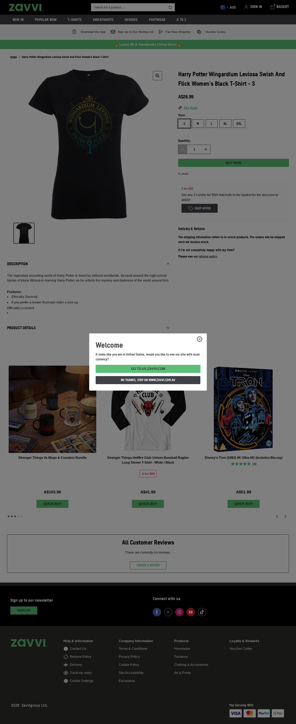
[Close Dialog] (199, 339)
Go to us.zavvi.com (148, 368)
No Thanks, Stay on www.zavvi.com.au (148, 380)
